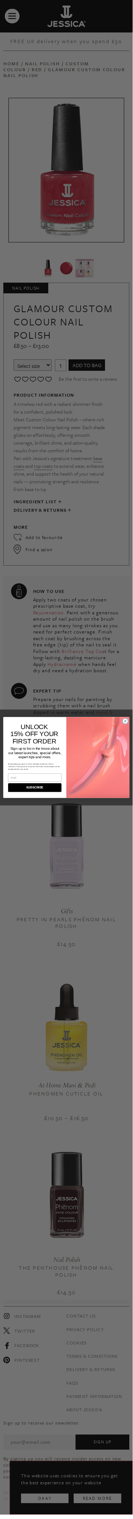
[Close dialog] (125, 721)
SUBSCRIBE (34, 787)
